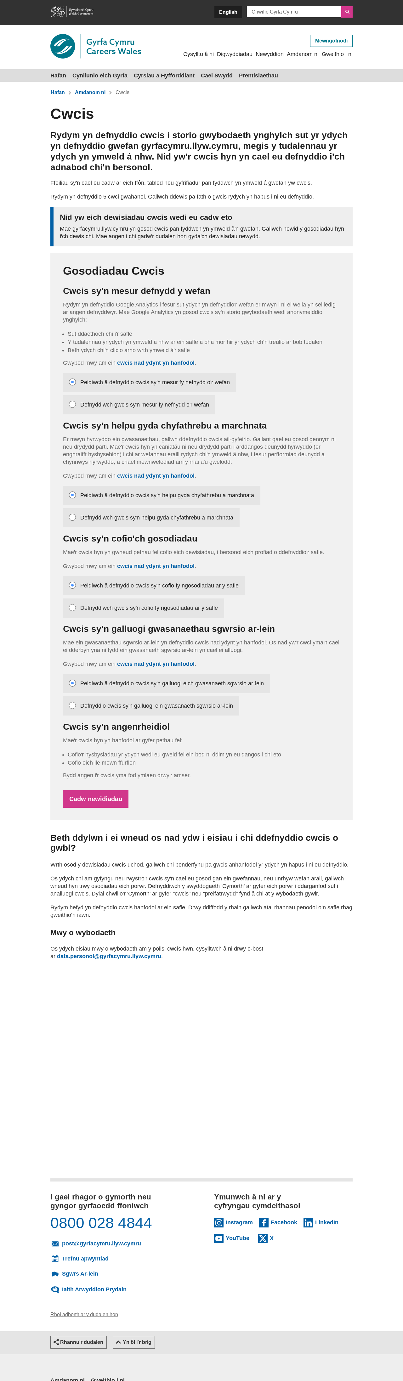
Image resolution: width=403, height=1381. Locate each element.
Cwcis (122, 92)
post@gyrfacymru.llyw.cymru (123, 1243)
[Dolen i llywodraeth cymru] (71, 12)
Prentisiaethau (258, 75)
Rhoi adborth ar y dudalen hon (84, 1314)
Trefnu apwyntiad (85, 1258)
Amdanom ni (303, 54)
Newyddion (270, 54)
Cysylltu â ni (198, 54)
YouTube (239, 1237)
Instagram (239, 1222)
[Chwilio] (347, 12)
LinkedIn (328, 1222)
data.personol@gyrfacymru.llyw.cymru (109, 956)
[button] (78, 1342)
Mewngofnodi (331, 40)
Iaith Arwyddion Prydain (94, 1289)
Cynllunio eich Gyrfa (100, 75)
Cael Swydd (217, 75)
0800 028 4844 (101, 1223)
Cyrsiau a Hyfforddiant (164, 75)
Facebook (284, 1222)
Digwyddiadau (235, 54)
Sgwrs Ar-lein (80, 1273)
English (228, 12)
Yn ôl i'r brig (137, 1342)
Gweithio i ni (337, 54)
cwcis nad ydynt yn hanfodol (156, 363)
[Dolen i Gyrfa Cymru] (95, 46)
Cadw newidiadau (95, 798)
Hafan (58, 75)
